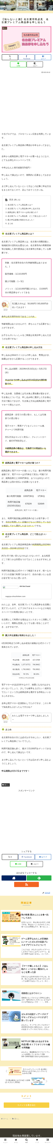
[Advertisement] (26, 102)
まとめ (10, 223)
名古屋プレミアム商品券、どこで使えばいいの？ (27, 216)
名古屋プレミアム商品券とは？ (20, 205)
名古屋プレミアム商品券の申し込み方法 (24, 209)
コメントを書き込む (26, 1105)
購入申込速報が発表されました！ (21, 220)
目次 (11, 199)
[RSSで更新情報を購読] (26, 884)
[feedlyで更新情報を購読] (39, 878)
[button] (35, 64)
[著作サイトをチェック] (14, 878)
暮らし (6, 785)
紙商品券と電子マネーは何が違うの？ (23, 212)
